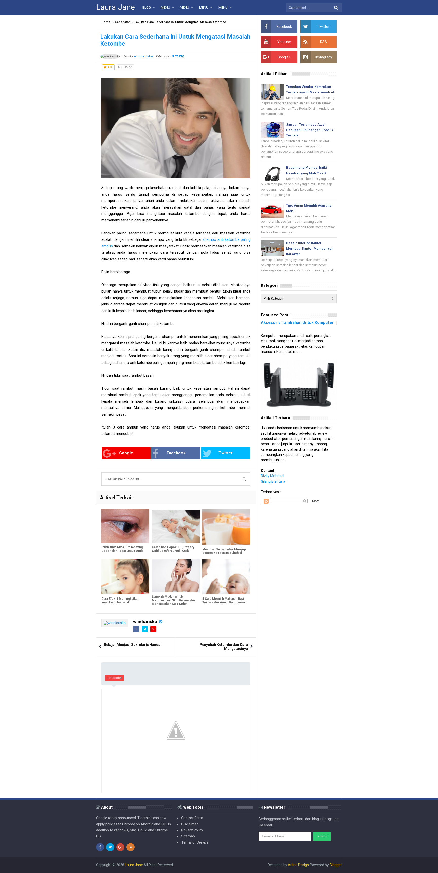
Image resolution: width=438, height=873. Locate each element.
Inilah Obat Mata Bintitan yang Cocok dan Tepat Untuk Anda (122, 549)
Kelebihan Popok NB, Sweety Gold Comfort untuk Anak (173, 549)
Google (126, 453)
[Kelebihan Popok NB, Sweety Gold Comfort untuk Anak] (176, 526)
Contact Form (192, 818)
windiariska (145, 621)
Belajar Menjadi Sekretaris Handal (132, 645)
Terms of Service (195, 842)
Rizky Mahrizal (272, 476)
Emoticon (115, 678)
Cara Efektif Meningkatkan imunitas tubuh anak (120, 600)
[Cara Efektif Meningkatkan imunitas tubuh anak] (125, 576)
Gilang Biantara (273, 481)
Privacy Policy (192, 830)
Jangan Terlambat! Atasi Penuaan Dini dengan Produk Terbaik (309, 130)
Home (106, 22)
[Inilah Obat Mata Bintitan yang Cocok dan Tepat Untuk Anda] (125, 526)
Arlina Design (298, 865)
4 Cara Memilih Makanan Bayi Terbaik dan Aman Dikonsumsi (224, 600)
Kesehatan (122, 22)
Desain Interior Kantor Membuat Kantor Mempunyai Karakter (309, 248)
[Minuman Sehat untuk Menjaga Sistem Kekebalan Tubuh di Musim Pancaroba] (226, 527)
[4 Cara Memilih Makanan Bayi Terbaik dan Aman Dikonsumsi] (226, 576)
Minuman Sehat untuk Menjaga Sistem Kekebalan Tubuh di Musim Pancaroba (224, 552)
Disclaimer (189, 824)
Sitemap (188, 836)
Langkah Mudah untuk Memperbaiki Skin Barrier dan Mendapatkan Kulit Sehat (173, 600)
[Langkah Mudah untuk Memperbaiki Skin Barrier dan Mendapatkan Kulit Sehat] (176, 575)
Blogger (336, 865)
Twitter (225, 453)
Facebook (176, 453)
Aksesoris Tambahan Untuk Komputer (297, 322)
